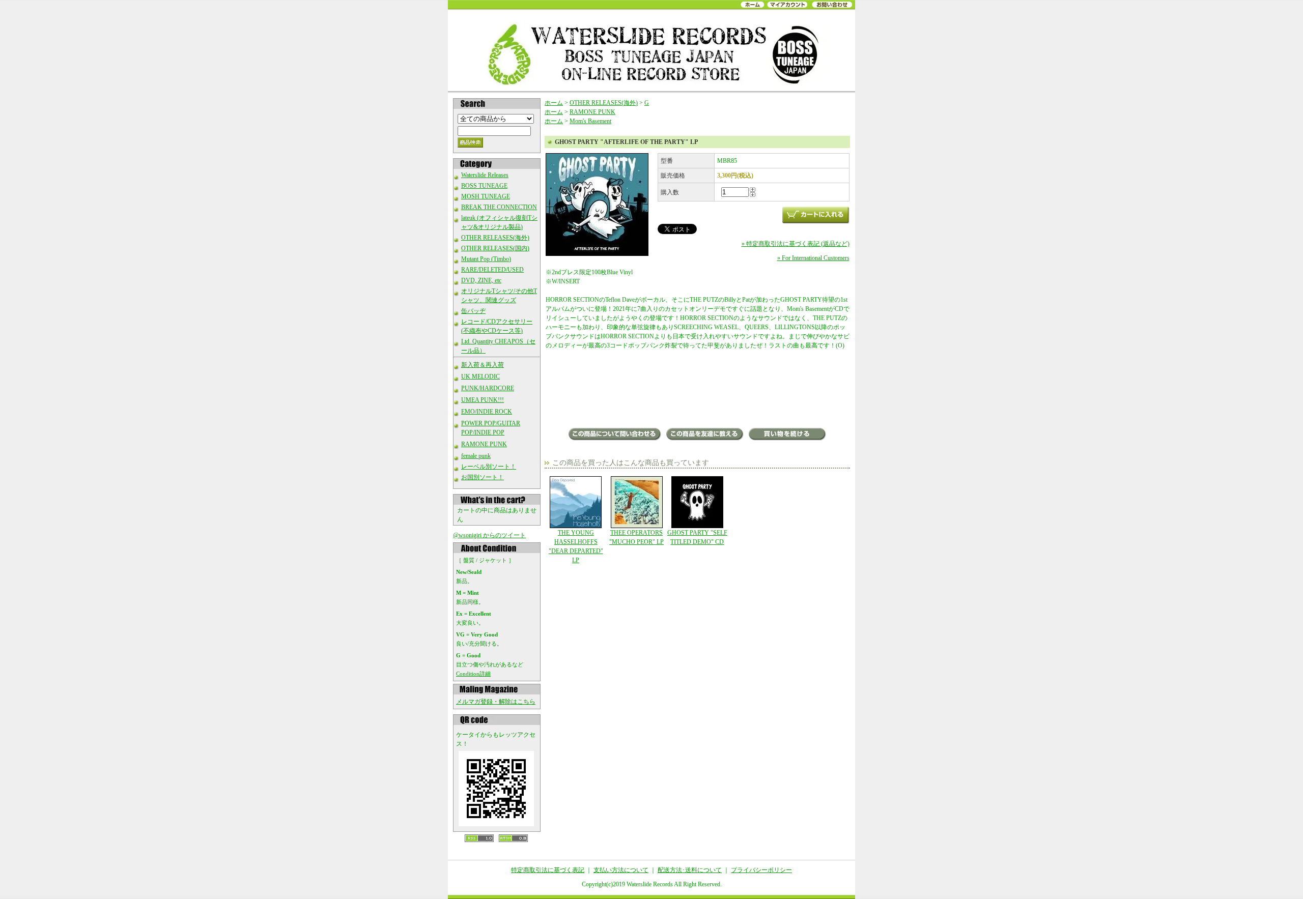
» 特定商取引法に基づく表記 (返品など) (795, 243)
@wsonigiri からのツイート (489, 535)
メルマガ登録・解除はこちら (495, 701)
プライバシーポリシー (761, 870)
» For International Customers (813, 258)
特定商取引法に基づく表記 (547, 870)
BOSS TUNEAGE (484, 185)
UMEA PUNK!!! (482, 399)
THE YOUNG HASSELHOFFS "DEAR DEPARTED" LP (576, 546)
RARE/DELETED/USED (492, 269)
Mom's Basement (590, 121)
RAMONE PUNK (484, 444)
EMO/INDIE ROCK (486, 411)
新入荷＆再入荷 (482, 364)
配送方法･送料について (690, 870)
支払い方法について (620, 870)
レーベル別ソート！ (488, 466)
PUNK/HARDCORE (487, 388)
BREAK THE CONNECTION (499, 207)
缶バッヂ (473, 310)
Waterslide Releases (484, 175)
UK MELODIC (480, 376)
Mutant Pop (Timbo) (486, 259)
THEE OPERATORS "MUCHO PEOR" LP (636, 537)
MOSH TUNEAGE (485, 196)
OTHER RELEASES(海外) (495, 237)
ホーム (554, 102)
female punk (476, 455)
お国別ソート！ (482, 477)
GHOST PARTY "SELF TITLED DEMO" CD (697, 537)
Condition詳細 (473, 674)
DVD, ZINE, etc (481, 280)
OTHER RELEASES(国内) (495, 248)
